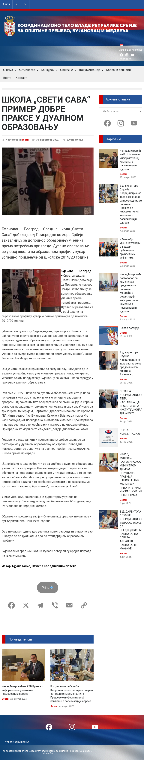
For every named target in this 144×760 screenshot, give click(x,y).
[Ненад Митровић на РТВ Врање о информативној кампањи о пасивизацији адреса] (23, 665)
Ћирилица (136, 50)
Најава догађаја (130, 327)
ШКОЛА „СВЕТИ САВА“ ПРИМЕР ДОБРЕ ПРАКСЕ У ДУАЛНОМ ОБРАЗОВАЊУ (46, 113)
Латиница (124, 50)
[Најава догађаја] (108, 335)
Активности (27, 70)
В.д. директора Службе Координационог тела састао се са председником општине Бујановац (130, 363)
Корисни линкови (118, 70)
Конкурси (47, 70)
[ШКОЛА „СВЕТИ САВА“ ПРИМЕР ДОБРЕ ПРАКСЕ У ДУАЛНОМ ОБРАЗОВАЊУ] (48, 181)
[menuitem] (122, 45)
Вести (6, 4)
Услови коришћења (17, 741)
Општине (66, 70)
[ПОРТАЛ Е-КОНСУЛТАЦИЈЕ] (108, 437)
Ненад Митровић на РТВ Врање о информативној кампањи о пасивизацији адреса (22, 690)
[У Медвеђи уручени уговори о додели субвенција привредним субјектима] (108, 247)
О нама (8, 70)
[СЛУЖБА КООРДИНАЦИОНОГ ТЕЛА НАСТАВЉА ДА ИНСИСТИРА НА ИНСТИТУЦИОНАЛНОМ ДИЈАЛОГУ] (108, 399)
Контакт (21, 78)
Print (46, 588)
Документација (89, 70)
